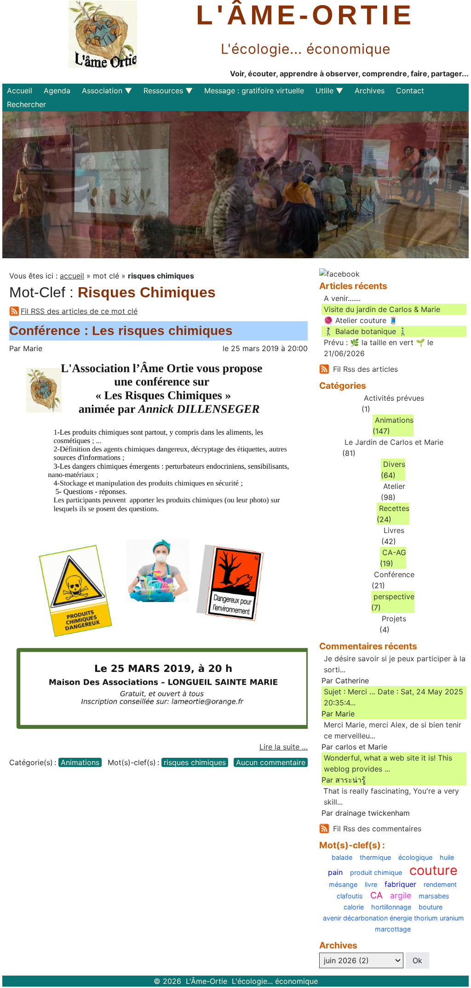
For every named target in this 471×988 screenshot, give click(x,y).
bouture (430, 907)
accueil (72, 275)
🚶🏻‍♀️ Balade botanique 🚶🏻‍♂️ (366, 331)
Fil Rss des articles (365, 369)
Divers (394, 464)
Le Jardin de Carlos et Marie (394, 442)
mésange (343, 884)
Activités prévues (394, 398)
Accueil (19, 90)
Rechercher (26, 104)
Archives (370, 90)
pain (335, 872)
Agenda (57, 90)
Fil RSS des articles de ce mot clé (79, 311)
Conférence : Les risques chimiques (121, 331)
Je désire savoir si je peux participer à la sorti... (394, 664)
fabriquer (400, 884)
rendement (440, 884)
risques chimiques (195, 762)
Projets (394, 618)
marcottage (393, 929)
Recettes (394, 508)
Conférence (394, 574)
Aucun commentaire (270, 762)
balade (342, 857)
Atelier (394, 486)
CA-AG (394, 552)
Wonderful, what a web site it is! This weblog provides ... (388, 763)
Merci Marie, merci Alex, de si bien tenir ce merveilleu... (392, 730)
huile (447, 857)
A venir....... (342, 298)
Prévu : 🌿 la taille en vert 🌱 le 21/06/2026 (378, 348)
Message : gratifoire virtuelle (254, 90)
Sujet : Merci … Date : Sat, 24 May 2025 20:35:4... (393, 697)
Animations (80, 762)
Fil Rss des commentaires (377, 828)
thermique (375, 857)
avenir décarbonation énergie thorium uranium (393, 918)
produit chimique (376, 872)
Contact (410, 90)
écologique (415, 857)
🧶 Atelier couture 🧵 (361, 320)
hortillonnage (391, 907)
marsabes (434, 896)
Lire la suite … (283, 746)
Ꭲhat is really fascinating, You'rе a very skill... (391, 796)
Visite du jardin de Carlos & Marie (382, 309)
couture (433, 870)
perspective (393, 596)
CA (376, 895)
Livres (394, 530)
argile (400, 895)
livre (371, 884)
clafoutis (350, 896)
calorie (354, 907)
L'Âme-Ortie (305, 15)
